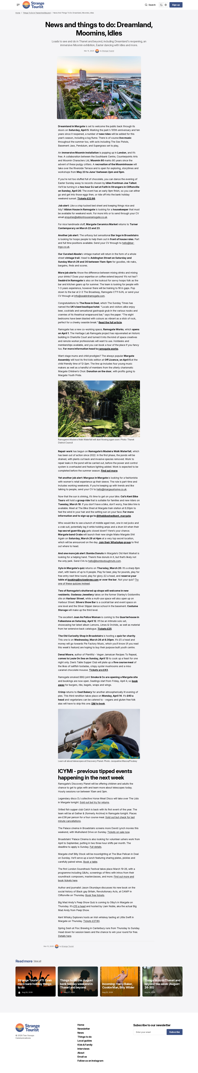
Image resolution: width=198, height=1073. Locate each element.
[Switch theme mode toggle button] (163, 5)
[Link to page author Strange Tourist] (97, 51)
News (80, 1032)
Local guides (84, 1040)
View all (37, 961)
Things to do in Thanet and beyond (37, 13)
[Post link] (35, 982)
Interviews (83, 1048)
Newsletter (83, 1028)
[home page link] (33, 5)
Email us (82, 1056)
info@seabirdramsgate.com (89, 295)
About (80, 1052)
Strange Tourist (108, 51)
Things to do (84, 1036)
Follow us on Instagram (90, 1060)
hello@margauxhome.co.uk (112, 489)
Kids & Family (85, 1044)
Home (17, 13)
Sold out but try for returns (94, 802)
